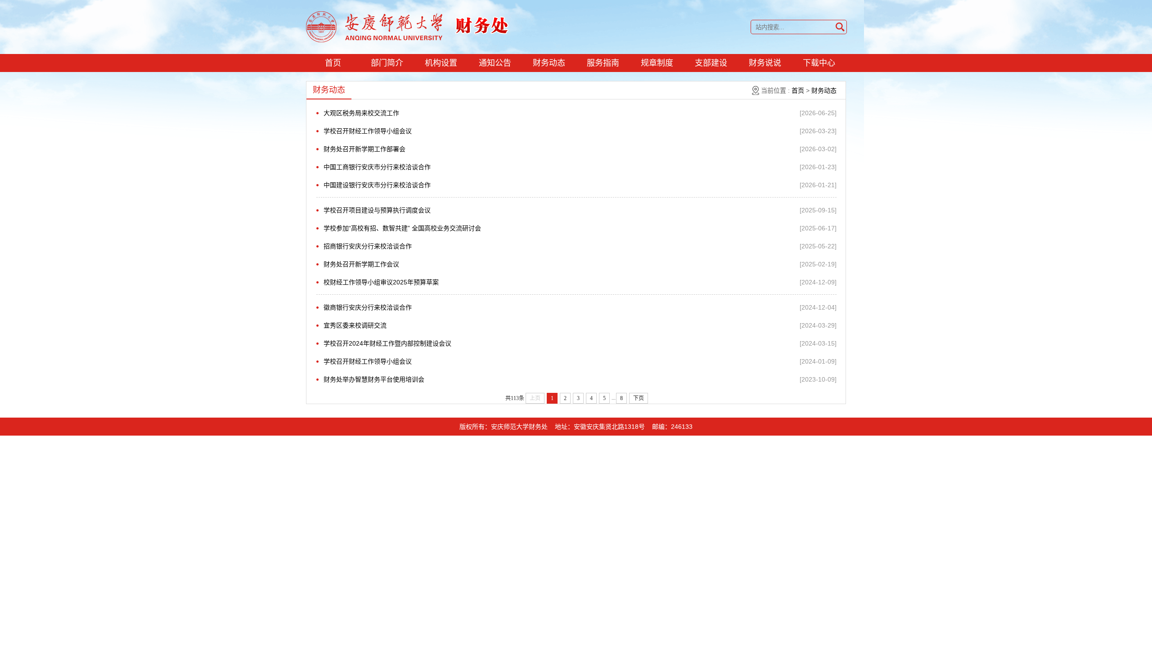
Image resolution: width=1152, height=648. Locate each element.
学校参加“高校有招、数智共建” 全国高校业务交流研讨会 (402, 228)
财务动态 (549, 63)
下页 (638, 398)
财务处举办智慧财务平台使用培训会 (374, 379)
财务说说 (765, 63)
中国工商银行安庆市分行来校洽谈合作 (377, 167)
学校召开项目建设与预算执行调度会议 (377, 210)
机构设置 (441, 63)
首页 (333, 63)
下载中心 (819, 63)
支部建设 (711, 63)
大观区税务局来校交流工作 (361, 113)
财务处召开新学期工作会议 (361, 264)
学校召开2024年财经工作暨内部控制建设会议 (387, 343)
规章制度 (657, 63)
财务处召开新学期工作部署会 (364, 149)
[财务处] (407, 26)
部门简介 (387, 63)
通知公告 (495, 63)
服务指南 (603, 63)
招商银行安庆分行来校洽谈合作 (368, 246)
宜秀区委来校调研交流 (355, 325)
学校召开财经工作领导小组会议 (368, 131)
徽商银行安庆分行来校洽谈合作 (368, 307)
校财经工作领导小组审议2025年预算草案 (381, 282)
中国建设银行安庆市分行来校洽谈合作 (377, 185)
